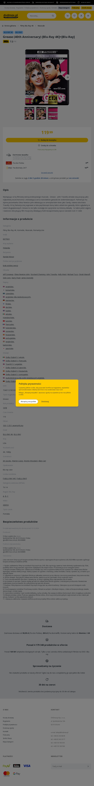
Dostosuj (45, 401)
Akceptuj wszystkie (28, 401)
